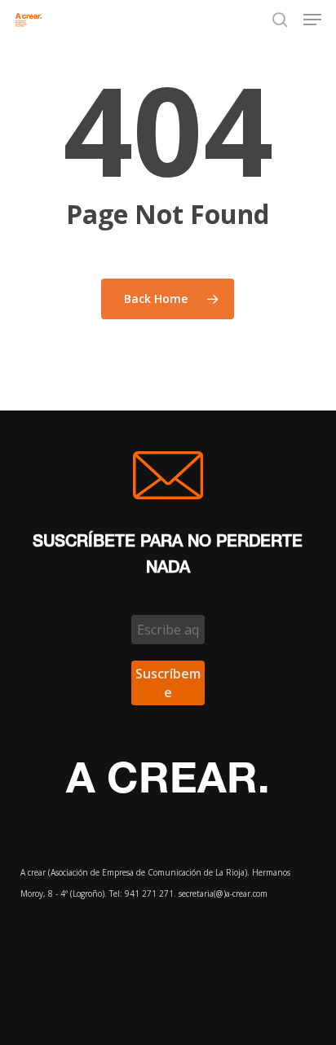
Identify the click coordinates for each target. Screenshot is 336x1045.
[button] (312, 19)
